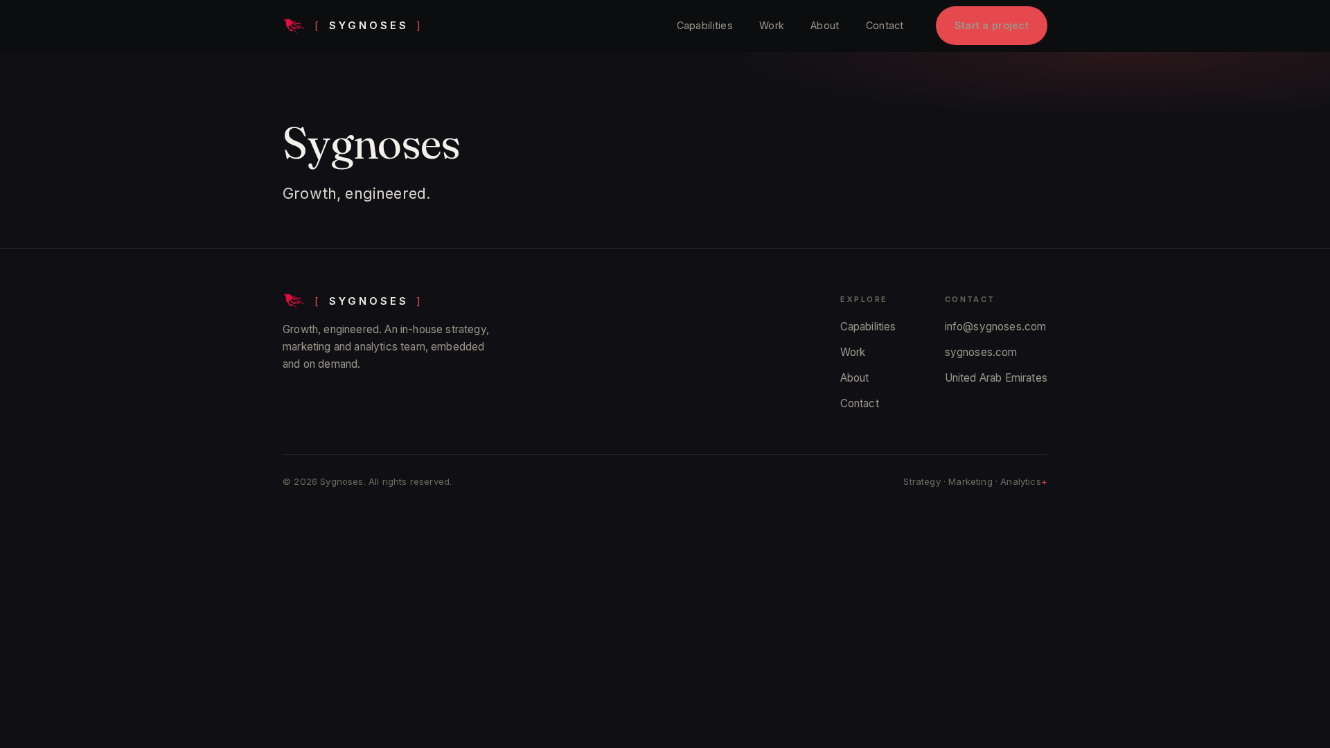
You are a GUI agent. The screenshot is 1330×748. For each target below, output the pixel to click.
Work (771, 25)
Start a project (992, 25)
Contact (885, 25)
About (824, 25)
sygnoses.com (981, 352)
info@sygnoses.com (996, 326)
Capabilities (705, 25)
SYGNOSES (368, 25)
